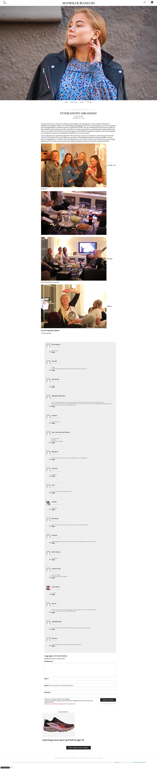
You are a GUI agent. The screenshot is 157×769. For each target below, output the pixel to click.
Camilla (54, 502)
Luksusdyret (56, 587)
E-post (58, 685)
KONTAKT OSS (89, 758)
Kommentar (48, 661)
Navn (46, 679)
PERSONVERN (73, 758)
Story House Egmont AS (139, 762)
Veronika (54, 468)
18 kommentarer (78, 116)
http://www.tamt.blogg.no (57, 441)
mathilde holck (56, 622)
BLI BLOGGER (99, 758)
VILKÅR (81, 758)
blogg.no (117, 762)
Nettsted (47, 692)
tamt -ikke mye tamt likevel (61, 432)
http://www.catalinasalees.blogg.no (59, 576)
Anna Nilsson (56, 344)
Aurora (54, 603)
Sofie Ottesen (56, 552)
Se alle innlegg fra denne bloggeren (78, 747)
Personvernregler (104, 703)
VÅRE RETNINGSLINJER (61, 758)
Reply (53, 352)
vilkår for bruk (110, 703)
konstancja (55, 379)
